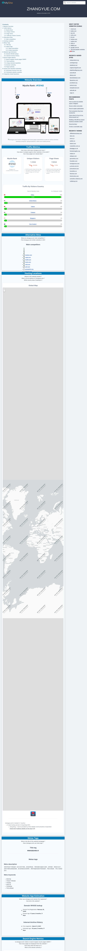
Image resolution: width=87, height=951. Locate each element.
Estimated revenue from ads (14, 70)
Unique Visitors (10, 31)
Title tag (8, 44)
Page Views (9, 33)
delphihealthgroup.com (76, 70)
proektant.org (73, 82)
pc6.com (27, 267)
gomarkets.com (74, 158)
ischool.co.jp (73, 85)
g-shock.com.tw (74, 166)
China (32, 195)
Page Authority (10, 66)
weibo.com (74, 41)
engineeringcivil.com (75, 67)
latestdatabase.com (75, 77)
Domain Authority (11, 65)
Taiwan (33, 206)
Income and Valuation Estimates (12, 68)
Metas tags (9, 46)
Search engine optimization (76, 108)
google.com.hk (75, 47)
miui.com (27, 264)
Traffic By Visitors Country (13, 35)
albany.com (73, 75)
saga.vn (72, 92)
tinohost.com (73, 173)
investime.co (73, 171)
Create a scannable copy (75, 126)
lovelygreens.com (74, 163)
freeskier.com (73, 161)
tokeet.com (73, 143)
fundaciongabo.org (75, 151)
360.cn (73, 43)
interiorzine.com (74, 176)
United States (32, 200)
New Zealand (32, 224)
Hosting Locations (8, 41)
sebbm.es (72, 141)
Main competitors (11, 39)
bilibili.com (73, 45)
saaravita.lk (73, 72)
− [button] (4, 291)
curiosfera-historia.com (76, 178)
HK (33, 814)
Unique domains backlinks (13, 63)
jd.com (72, 37)
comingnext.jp (73, 62)
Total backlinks (10, 61)
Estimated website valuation (14, 72)
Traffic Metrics (7, 28)
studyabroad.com (74, 87)
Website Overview (8, 26)
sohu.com (73, 35)
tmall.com (73, 29)
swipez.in (72, 153)
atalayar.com (73, 156)
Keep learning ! (73, 124)
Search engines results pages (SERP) (16, 59)
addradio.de (73, 90)
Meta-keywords (13, 50)
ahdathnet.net (73, 65)
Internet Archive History (12, 55)
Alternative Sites (8, 37)
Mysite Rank (9, 30)
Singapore (33, 218)
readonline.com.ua (75, 146)
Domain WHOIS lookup (12, 54)
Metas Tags (7, 42)
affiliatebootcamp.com (76, 133)
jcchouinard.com (74, 168)
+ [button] (4, 289)
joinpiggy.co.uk (74, 148)
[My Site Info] (7, 2)
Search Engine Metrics (9, 57)
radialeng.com (73, 181)
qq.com (73, 33)
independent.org (74, 60)
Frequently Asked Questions (11, 74)
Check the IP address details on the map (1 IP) (22, 828)
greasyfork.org (29, 269)
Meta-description (13, 48)
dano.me (72, 136)
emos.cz (72, 138)
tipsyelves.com (74, 80)
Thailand (33, 212)
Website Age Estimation (10, 52)
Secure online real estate (75, 106)
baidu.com (73, 31)
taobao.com (74, 39)
